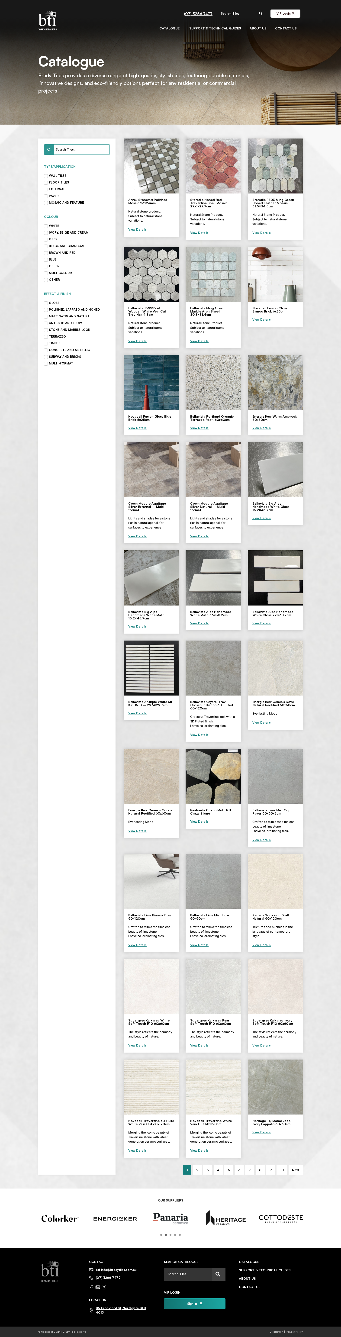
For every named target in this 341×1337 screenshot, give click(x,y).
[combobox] (188, 1274)
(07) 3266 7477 (198, 13)
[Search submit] (261, 13)
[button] (161, 1235)
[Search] (218, 1274)
